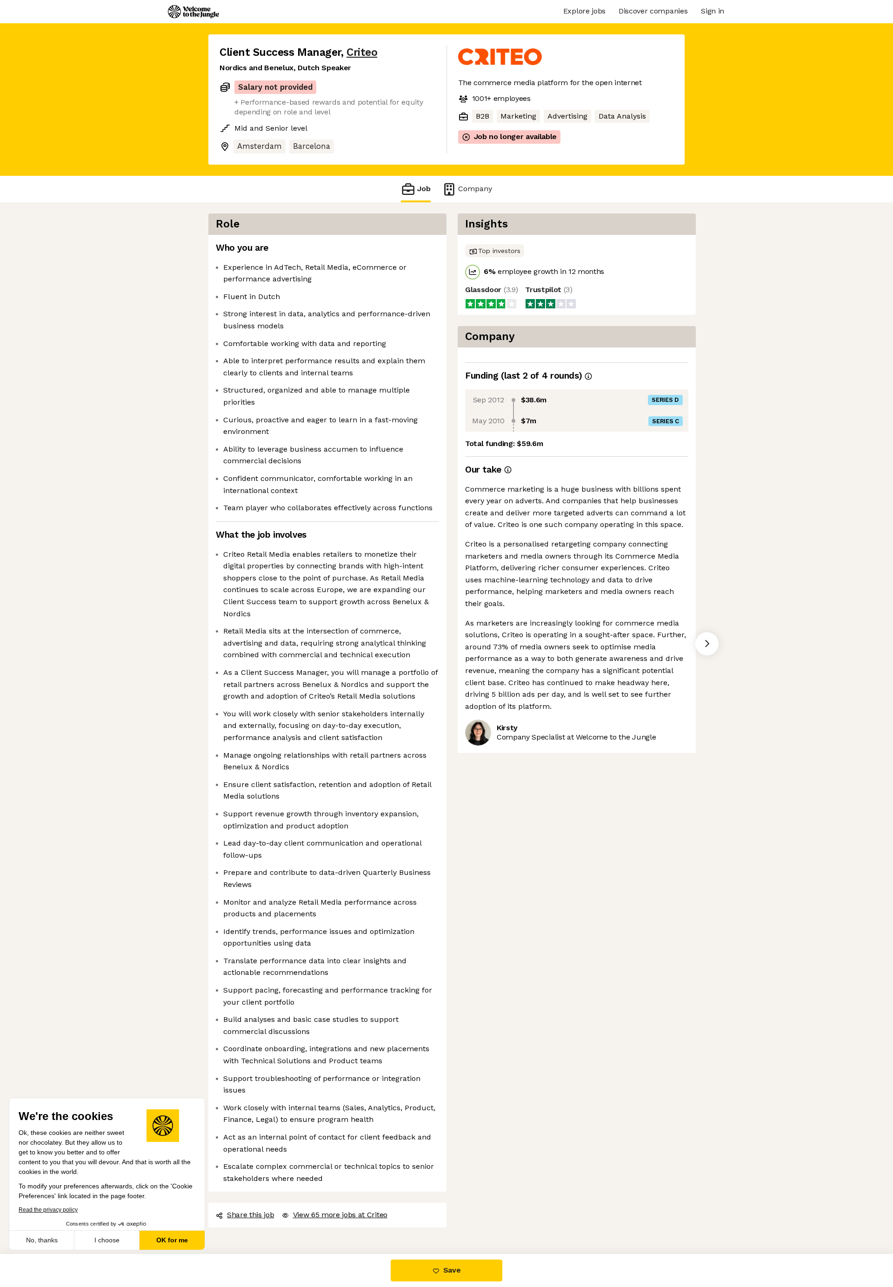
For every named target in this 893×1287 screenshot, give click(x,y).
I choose (107, 1240)
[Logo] (193, 11)
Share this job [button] (250, 1214)
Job (424, 188)
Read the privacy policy (48, 1210)
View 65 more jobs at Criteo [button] (340, 1214)
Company (475, 188)
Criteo (362, 52)
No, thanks (42, 1240)
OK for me (172, 1240)
